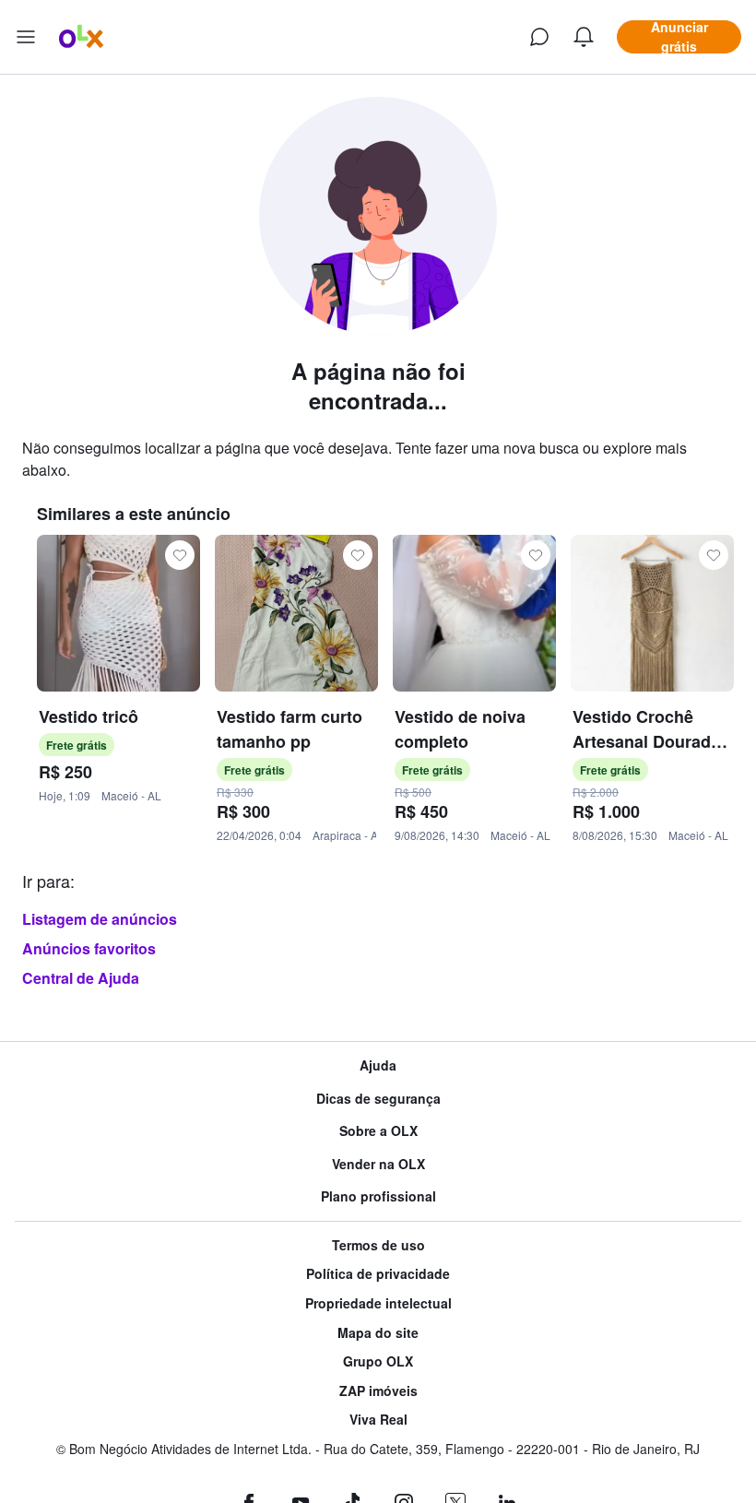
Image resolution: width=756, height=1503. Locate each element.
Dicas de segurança (378, 1098)
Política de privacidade (378, 1274)
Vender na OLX (378, 1164)
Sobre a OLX (378, 1131)
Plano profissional (378, 1196)
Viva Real (378, 1419)
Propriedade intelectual (378, 1303)
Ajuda (378, 1065)
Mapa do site (378, 1333)
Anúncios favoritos (89, 948)
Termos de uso (378, 1245)
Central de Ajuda (80, 977)
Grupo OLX (378, 1361)
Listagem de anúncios (99, 918)
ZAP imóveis (378, 1391)
